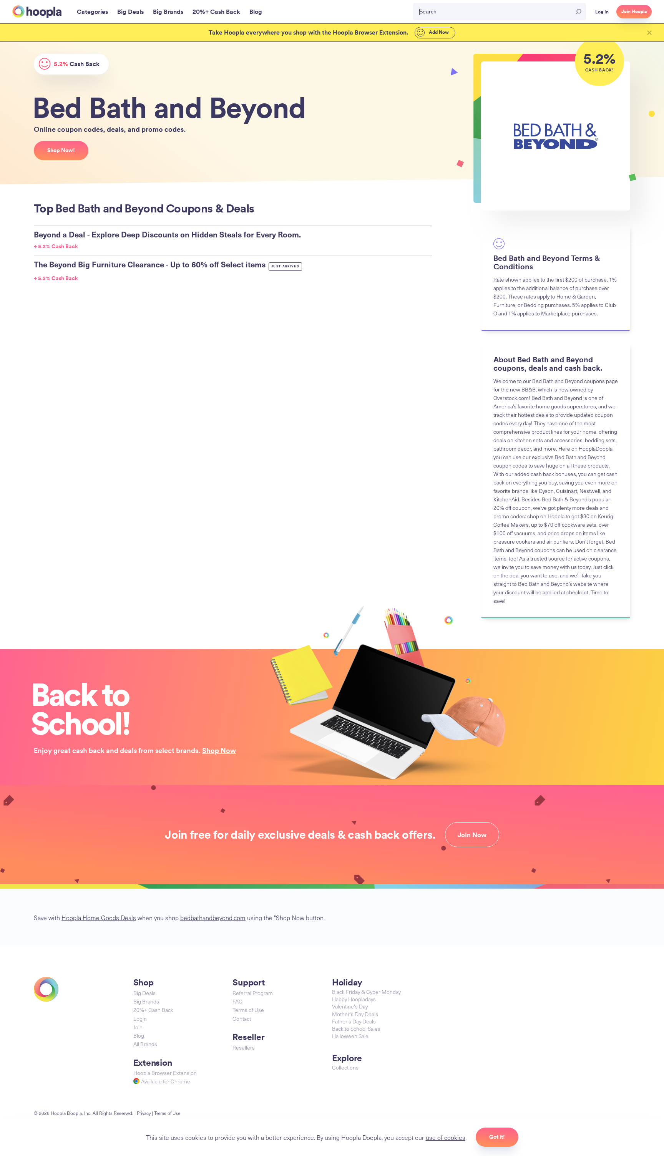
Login (140, 1019)
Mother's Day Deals (355, 1014)
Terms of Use (248, 1010)
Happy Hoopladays (354, 999)
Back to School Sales (356, 1028)
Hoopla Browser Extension (165, 1073)
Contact (241, 1019)
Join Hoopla (634, 11)
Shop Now (219, 750)
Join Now (472, 835)
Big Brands (146, 1001)
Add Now (438, 32)
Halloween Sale (350, 1036)
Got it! (497, 1137)
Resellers (243, 1047)
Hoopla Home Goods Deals (98, 917)
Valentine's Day (350, 1006)
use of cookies (445, 1137)
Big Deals (144, 993)
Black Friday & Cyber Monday (366, 991)
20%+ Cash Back (153, 1010)
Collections (345, 1067)
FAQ (237, 1001)
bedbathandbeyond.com (213, 917)
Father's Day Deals (354, 1021)
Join (138, 1027)
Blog (138, 1036)
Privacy (144, 1113)
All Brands (145, 1044)
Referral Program (252, 993)
